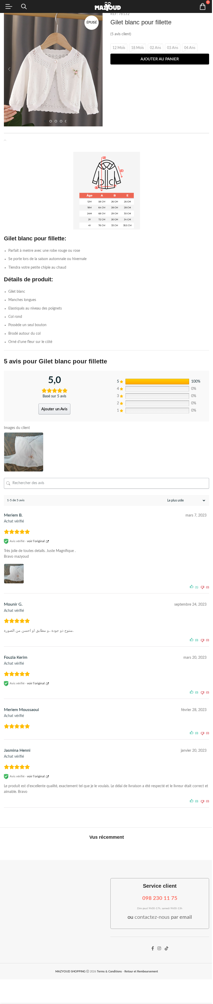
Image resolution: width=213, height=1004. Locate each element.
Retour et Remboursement (141, 971)
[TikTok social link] (166, 949)
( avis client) (120, 34)
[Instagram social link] (159, 949)
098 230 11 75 (159, 898)
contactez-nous (163, 917)
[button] (9, 69)
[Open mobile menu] (8, 6)
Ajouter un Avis (54, 409)
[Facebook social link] (153, 949)
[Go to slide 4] (61, 121)
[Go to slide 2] (50, 121)
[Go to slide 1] (45, 121)
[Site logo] (106, 6)
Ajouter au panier (160, 59)
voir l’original (36, 541)
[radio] (118, 47)
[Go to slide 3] (56, 121)
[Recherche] (23, 6)
